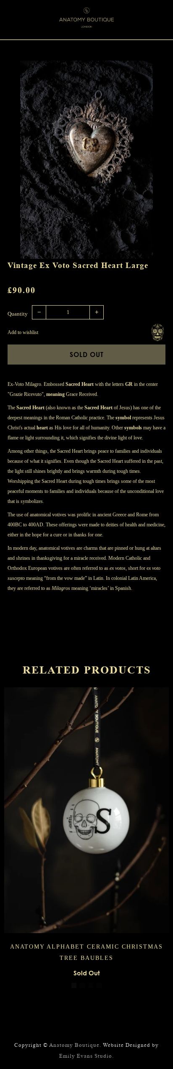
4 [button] (99, 985)
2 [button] (82, 985)
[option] (86, 160)
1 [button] (73, 985)
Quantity (18, 314)
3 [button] (90, 985)
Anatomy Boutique (74, 1045)
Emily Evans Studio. (86, 1055)
